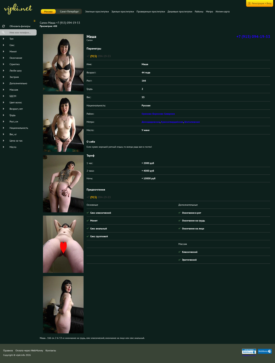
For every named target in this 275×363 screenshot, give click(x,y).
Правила (8, 350)
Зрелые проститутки (122, 11)
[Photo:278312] (63, 183)
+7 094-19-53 (99, 56)
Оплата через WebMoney (29, 350)
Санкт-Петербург (69, 11)
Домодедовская (151, 121)
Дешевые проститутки (180, 11)
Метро (209, 11)
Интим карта (223, 11)
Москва (48, 11)
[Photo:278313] (63, 244)
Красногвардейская (172, 121)
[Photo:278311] (63, 123)
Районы (199, 11)
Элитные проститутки (97, 11)
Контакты (51, 350)
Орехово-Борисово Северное (158, 113)
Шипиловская (192, 121)
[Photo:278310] (63, 62)
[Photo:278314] (63, 304)
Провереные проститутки (151, 11)
